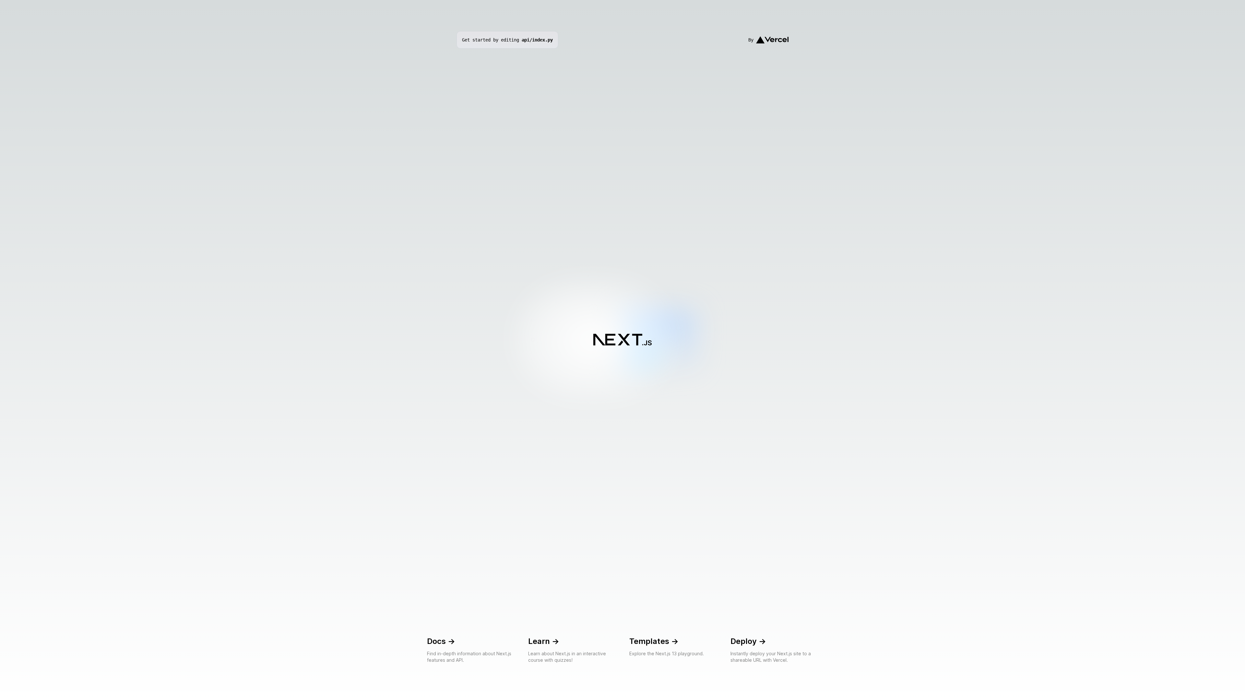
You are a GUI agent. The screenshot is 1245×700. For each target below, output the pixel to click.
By (750, 39)
